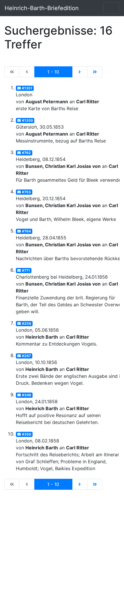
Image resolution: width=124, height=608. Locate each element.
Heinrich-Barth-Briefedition (42, 8)
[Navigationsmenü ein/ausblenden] (111, 8)
